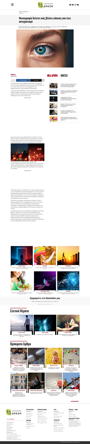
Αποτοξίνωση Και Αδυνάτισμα (30, 424)
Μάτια (25, 11)
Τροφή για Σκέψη (21, 332)
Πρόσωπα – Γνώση (73, 410)
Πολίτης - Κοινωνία (19, 365)
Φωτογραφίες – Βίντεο (42, 422)
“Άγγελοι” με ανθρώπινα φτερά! (45, 334)
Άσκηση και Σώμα (58, 423)
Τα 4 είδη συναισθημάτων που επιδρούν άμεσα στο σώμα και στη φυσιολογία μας (68, 112)
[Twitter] (73, 5)
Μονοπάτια (28, 416)
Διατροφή (28, 420)
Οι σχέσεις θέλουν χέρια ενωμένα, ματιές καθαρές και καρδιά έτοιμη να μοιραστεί (69, 119)
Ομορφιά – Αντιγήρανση (59, 427)
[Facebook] (70, 5)
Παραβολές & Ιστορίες (42, 417)
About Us (8, 425)
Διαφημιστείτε (9, 427)
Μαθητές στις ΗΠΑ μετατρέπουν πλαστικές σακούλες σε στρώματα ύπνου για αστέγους (19, 369)
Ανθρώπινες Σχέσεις (42, 412)
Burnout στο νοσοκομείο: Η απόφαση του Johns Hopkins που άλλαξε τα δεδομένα (69, 92)
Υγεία (27, 11)
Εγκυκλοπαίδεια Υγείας (59, 412)
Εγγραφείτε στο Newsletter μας (45, 298)
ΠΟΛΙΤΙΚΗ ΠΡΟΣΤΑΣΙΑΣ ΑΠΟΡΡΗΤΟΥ (45, 304)
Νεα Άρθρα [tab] (52, 76)
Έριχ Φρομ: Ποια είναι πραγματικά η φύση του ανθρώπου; (68, 335)
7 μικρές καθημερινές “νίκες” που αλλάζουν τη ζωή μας (45, 268)
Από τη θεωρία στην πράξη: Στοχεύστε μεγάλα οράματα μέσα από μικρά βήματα (68, 268)
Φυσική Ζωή (57, 420)
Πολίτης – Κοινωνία (42, 419)
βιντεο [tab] (64, 76)
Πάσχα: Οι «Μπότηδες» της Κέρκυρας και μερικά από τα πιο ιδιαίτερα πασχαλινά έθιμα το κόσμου (71, 394)
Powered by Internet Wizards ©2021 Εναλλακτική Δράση (69, 442)
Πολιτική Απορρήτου (11, 430)
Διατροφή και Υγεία (30, 426)
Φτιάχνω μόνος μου (58, 429)
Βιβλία (70, 412)
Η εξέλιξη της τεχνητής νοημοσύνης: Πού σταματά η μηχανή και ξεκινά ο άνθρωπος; (68, 293)
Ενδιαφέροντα (29, 413)
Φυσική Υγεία (57, 417)
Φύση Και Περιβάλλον (58, 431)
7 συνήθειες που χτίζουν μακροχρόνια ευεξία (53, 368)
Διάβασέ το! (21, 11)
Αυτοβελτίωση (30, 410)
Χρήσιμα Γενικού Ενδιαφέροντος (18, 390)
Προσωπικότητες (72, 414)
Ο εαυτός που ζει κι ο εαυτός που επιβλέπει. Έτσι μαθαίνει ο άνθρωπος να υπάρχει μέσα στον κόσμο (71, 369)
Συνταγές (28, 427)
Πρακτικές (28, 418)
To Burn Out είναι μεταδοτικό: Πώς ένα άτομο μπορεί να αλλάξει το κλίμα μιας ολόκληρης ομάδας (68, 85)
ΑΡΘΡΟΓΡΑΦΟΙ (9, 424)
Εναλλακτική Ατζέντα (74, 418)
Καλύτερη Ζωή (71, 365)
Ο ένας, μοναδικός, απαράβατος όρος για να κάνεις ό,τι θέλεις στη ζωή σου (21, 335)
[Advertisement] (27, 117)
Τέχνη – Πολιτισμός (42, 421)
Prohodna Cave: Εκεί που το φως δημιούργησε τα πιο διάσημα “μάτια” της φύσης (36, 369)
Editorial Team (14, 76)
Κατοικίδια (40, 414)
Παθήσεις (21, 13)
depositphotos (9, 422)
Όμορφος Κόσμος (36, 365)
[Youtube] (78, 5)
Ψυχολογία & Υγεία (53, 365)
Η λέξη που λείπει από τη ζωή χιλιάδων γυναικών (36, 393)
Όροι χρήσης (9, 429)
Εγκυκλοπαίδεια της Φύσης (58, 425)
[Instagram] (75, 5)
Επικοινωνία (9, 432)
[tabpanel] (62, 102)
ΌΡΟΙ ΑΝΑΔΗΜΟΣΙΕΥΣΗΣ (11, 434)
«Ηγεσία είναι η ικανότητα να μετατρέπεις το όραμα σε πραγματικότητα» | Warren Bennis (54, 394)
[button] (12, 5)
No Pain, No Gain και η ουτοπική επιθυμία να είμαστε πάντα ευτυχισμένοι (68, 105)
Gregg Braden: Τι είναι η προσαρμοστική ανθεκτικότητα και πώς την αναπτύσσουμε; (69, 99)
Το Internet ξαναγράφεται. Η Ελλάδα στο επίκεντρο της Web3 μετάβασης (45, 293)
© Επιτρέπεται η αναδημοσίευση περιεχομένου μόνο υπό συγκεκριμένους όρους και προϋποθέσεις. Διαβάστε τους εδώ (13, 437)
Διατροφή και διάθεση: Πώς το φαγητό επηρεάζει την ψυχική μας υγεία (21, 293)
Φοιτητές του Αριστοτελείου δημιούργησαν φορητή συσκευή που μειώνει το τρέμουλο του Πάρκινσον (18, 394)
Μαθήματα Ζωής (41, 416)
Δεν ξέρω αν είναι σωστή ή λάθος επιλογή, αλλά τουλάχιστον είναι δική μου (21, 268)
